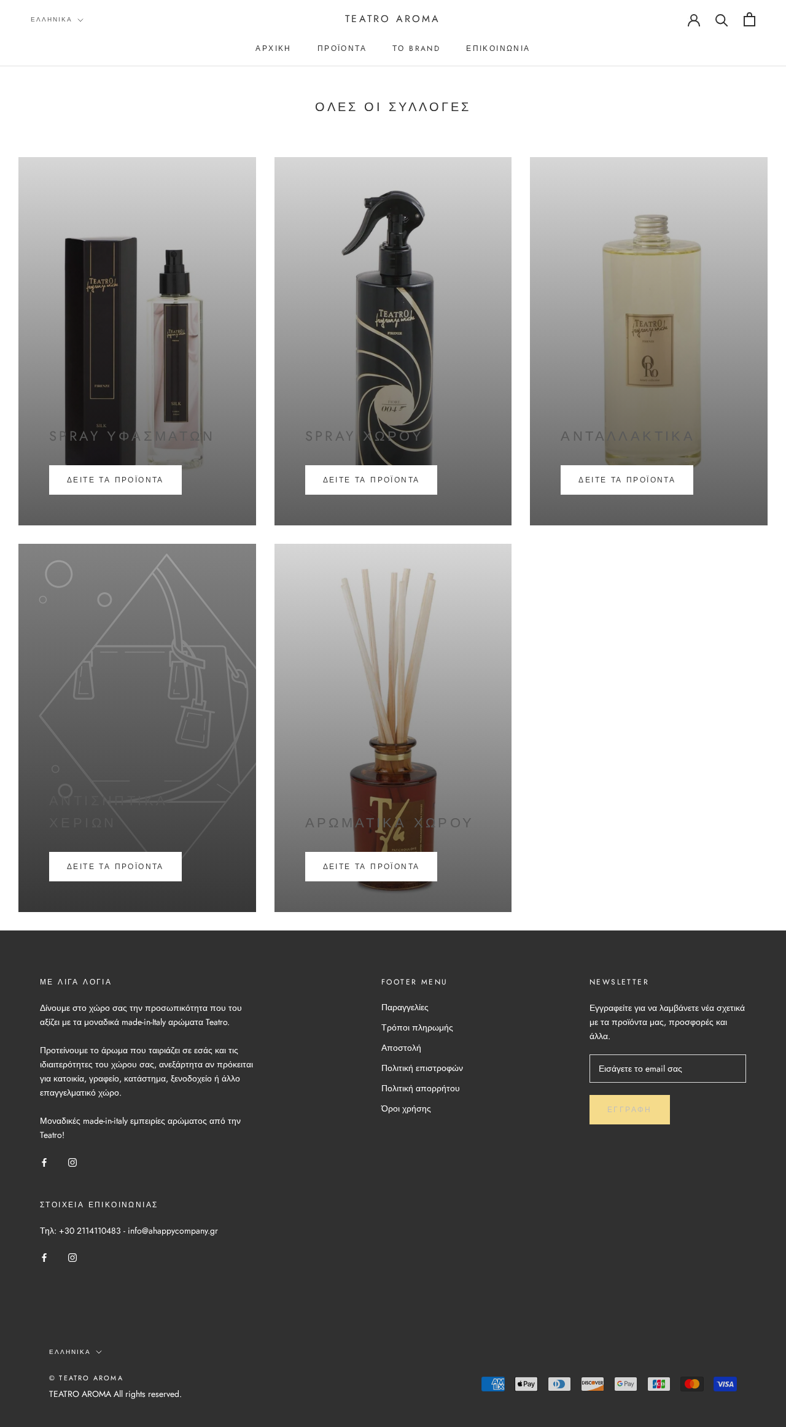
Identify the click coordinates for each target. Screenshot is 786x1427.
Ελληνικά (51, 19)
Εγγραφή (629, 1109)
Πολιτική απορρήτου (420, 1088)
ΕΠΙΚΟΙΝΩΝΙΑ (498, 48)
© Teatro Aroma (86, 1378)
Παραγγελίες (405, 1007)
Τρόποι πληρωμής (417, 1027)
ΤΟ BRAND (416, 48)
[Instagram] (72, 1161)
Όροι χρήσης (406, 1108)
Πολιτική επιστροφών (422, 1068)
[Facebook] (44, 1161)
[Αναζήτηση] (721, 19)
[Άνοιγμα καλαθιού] (749, 19)
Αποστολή (401, 1048)
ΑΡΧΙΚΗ (273, 48)
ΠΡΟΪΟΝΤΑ (342, 48)
